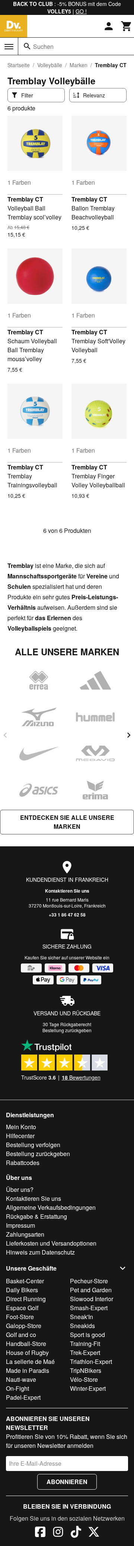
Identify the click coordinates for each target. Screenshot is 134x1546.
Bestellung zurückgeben (67, 1030)
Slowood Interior (91, 1298)
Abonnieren (67, 1481)
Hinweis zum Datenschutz (40, 1252)
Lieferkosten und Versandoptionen (51, 1243)
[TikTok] (76, 1533)
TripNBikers (85, 1370)
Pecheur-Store (89, 1281)
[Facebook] (40, 1533)
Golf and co (21, 1334)
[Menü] (9, 47)
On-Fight (17, 1388)
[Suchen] (27, 46)
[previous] (5, 735)
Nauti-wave (21, 1379)
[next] (129, 735)
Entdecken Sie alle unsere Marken (67, 822)
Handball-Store (26, 1343)
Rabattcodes (22, 1162)
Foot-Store (20, 1316)
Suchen (43, 46)
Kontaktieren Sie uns (67, 891)
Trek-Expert (85, 1352)
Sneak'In (81, 1316)
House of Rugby (27, 1352)
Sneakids (82, 1325)
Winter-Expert (88, 1388)
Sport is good (87, 1334)
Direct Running (26, 1298)
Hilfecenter (20, 1135)
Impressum (20, 1225)
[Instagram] (58, 1533)
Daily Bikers (22, 1290)
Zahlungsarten (25, 1234)
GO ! (81, 11)
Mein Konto (21, 1126)
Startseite (18, 65)
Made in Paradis (27, 1370)
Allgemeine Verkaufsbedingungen (51, 1207)
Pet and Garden (91, 1290)
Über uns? (20, 1189)
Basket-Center (25, 1281)
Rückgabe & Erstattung (36, 1216)
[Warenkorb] (127, 26)
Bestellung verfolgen (33, 1144)
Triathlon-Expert (91, 1361)
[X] (94, 1533)
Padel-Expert (23, 1397)
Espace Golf (22, 1307)
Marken (78, 65)
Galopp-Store (23, 1325)
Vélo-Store (84, 1379)
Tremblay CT (25, 199)
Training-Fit (85, 1343)
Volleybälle (49, 65)
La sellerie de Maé (30, 1361)
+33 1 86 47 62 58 (67, 914)
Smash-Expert (89, 1307)
